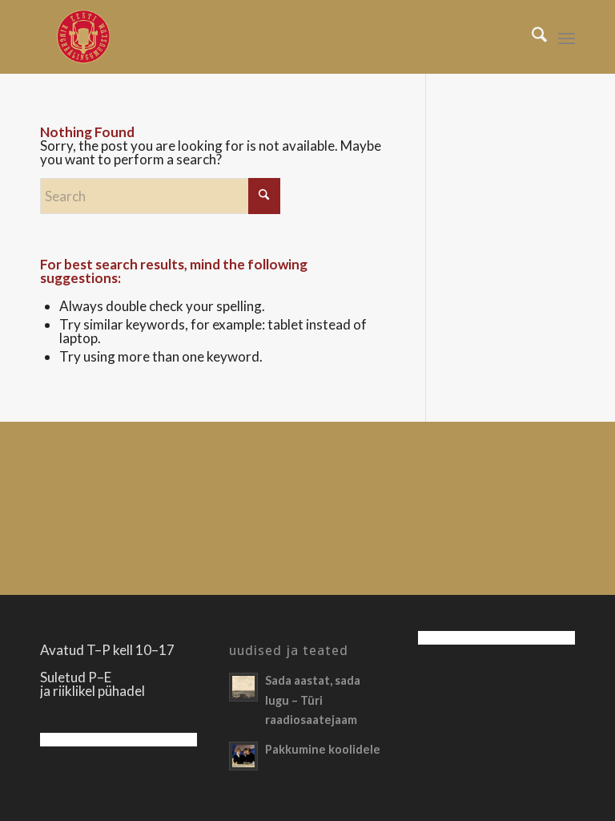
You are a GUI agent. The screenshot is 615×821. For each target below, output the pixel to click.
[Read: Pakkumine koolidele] (243, 756)
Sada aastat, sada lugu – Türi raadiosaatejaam (312, 699)
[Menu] (566, 37)
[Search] (531, 37)
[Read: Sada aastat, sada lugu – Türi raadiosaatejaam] (243, 687)
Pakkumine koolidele (322, 749)
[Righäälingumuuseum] (83, 37)
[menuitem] (531, 37)
